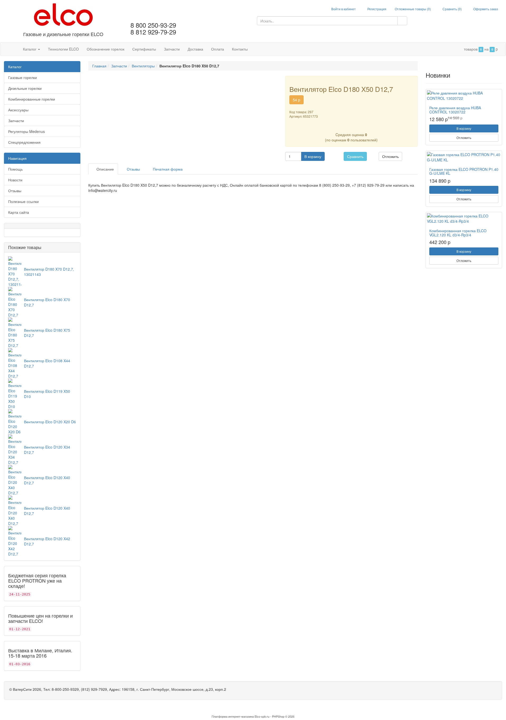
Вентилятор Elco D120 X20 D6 (50, 421)
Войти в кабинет (343, 9)
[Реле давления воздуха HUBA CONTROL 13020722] (464, 95)
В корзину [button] (312, 156)
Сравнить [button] (355, 156)
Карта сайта (18, 212)
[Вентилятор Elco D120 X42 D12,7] (14, 540)
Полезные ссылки (23, 201)
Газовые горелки (22, 77)
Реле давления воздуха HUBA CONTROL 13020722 (455, 109)
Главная (99, 65)
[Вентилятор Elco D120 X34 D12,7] (14, 449)
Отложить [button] (390, 156)
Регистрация (376, 9)
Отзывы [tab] (133, 169)
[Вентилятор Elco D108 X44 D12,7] (14, 362)
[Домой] (13, 49)
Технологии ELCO (63, 49)
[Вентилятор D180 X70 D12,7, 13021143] (14, 271)
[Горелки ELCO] (63, 15)
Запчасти (172, 49)
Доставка (195, 49)
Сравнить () (452, 9)
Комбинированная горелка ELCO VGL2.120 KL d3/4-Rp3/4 (457, 232)
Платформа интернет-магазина (233, 716)
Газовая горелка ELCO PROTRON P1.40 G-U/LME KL (463, 171)
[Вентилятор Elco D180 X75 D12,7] (14, 332)
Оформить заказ (485, 9)
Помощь (15, 169)
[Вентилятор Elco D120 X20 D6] (14, 421)
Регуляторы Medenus (26, 131)
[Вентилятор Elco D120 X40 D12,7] (14, 479)
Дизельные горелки (25, 88)
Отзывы (14, 190)
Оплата (217, 49)
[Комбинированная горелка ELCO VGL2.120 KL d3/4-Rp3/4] (464, 218)
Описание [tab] (104, 169)
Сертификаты (144, 49)
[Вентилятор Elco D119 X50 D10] (14, 393)
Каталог (30, 49)
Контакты (240, 49)
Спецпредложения (24, 142)
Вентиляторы (143, 65)
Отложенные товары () (413, 9)
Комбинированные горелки (31, 99)
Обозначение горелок (105, 49)
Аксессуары (18, 109)
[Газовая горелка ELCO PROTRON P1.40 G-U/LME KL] (464, 157)
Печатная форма (167, 169)
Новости (15, 179)
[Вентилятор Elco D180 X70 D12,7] (14, 301)
